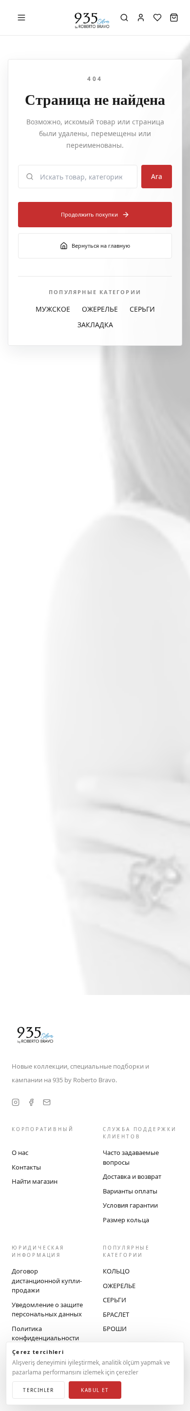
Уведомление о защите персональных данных (47, 1309)
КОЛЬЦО (116, 1271)
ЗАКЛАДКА (95, 324)
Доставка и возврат (132, 1176)
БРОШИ (115, 1328)
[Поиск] (124, 17)
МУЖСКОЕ (53, 309)
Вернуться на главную (101, 245)
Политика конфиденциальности (45, 1333)
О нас (20, 1152)
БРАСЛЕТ (116, 1314)
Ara (156, 176)
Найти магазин (34, 1181)
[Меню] (21, 17)
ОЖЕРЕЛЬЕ (100, 309)
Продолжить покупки (89, 214)
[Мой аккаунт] (140, 17)
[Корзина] (174, 17)
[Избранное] (157, 17)
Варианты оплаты (130, 1191)
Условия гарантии (130, 1205)
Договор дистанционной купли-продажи (47, 1280)
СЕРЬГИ (142, 309)
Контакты (26, 1167)
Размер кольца (126, 1219)
